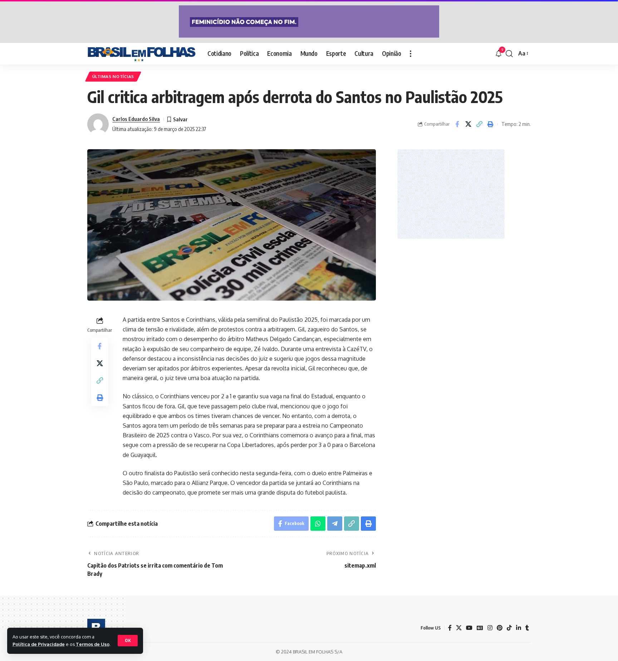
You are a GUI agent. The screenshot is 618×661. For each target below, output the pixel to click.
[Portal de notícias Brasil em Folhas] (141, 53)
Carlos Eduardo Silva (136, 119)
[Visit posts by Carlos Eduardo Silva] (98, 124)
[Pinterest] (499, 628)
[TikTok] (509, 628)
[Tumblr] (527, 628)
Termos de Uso (92, 644)
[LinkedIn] (518, 628)
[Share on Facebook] (457, 124)
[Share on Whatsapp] (317, 523)
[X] (459, 628)
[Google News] (480, 628)
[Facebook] (449, 628)
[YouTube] (469, 628)
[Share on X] (468, 124)
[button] (128, 640)
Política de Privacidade (39, 644)
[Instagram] (490, 628)
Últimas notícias (113, 76)
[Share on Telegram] (334, 523)
